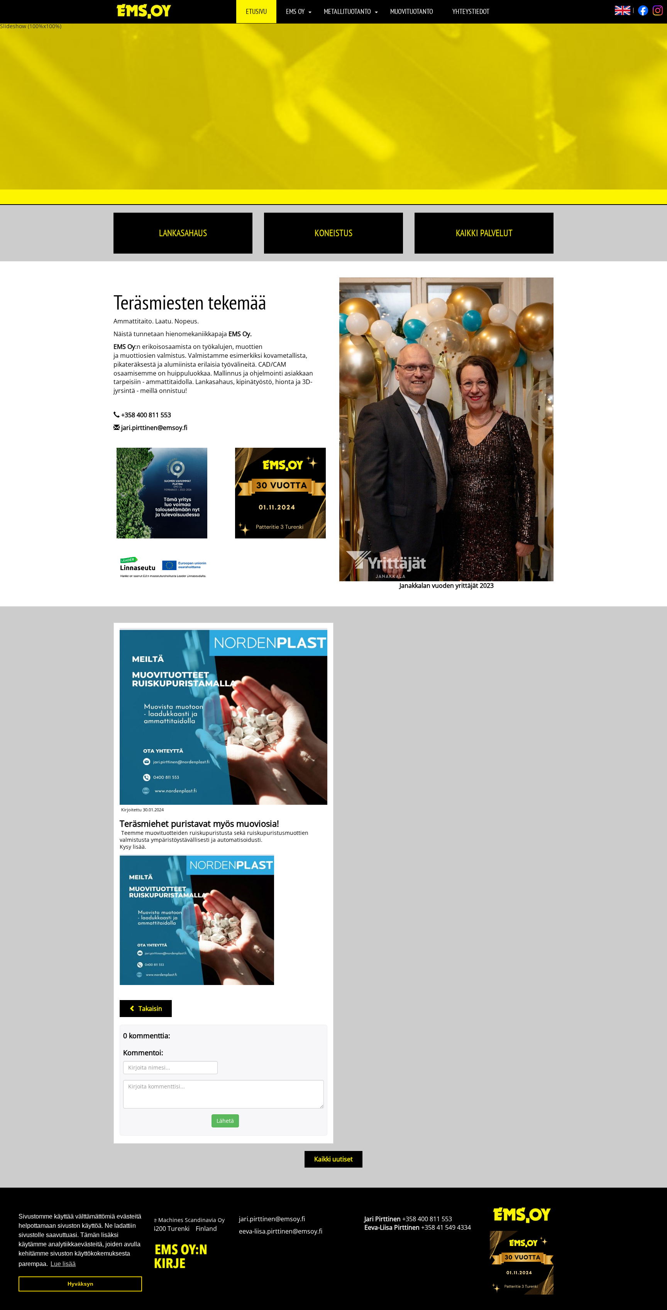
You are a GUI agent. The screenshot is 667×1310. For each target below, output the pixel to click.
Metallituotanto (347, 11)
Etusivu (256, 11)
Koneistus (333, 233)
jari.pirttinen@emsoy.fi (154, 427)
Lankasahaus (183, 233)
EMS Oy (295, 11)
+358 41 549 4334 (446, 1227)
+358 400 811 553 (146, 415)
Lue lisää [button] (63, 1264)
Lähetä (225, 1120)
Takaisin (148, 1008)
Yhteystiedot (470, 11)
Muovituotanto (411, 11)
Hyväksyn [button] (80, 1284)
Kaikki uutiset (333, 1159)
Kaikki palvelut (484, 233)
